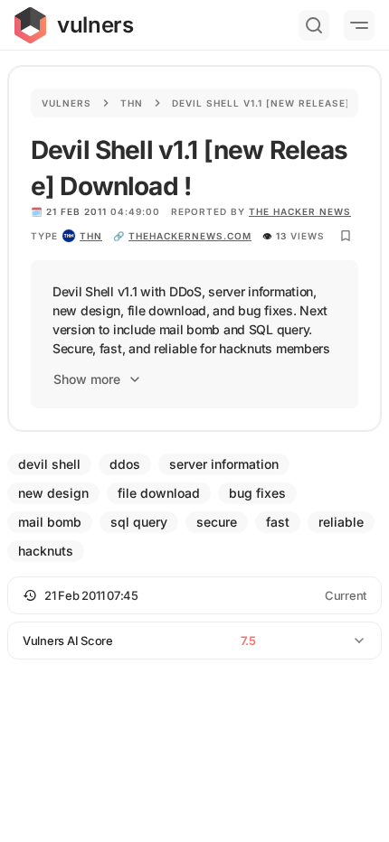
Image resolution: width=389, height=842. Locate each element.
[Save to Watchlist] (346, 236)
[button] (194, 595)
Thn (131, 103)
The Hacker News (300, 211)
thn (91, 235)
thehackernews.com (189, 235)
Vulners (66, 103)
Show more (86, 379)
